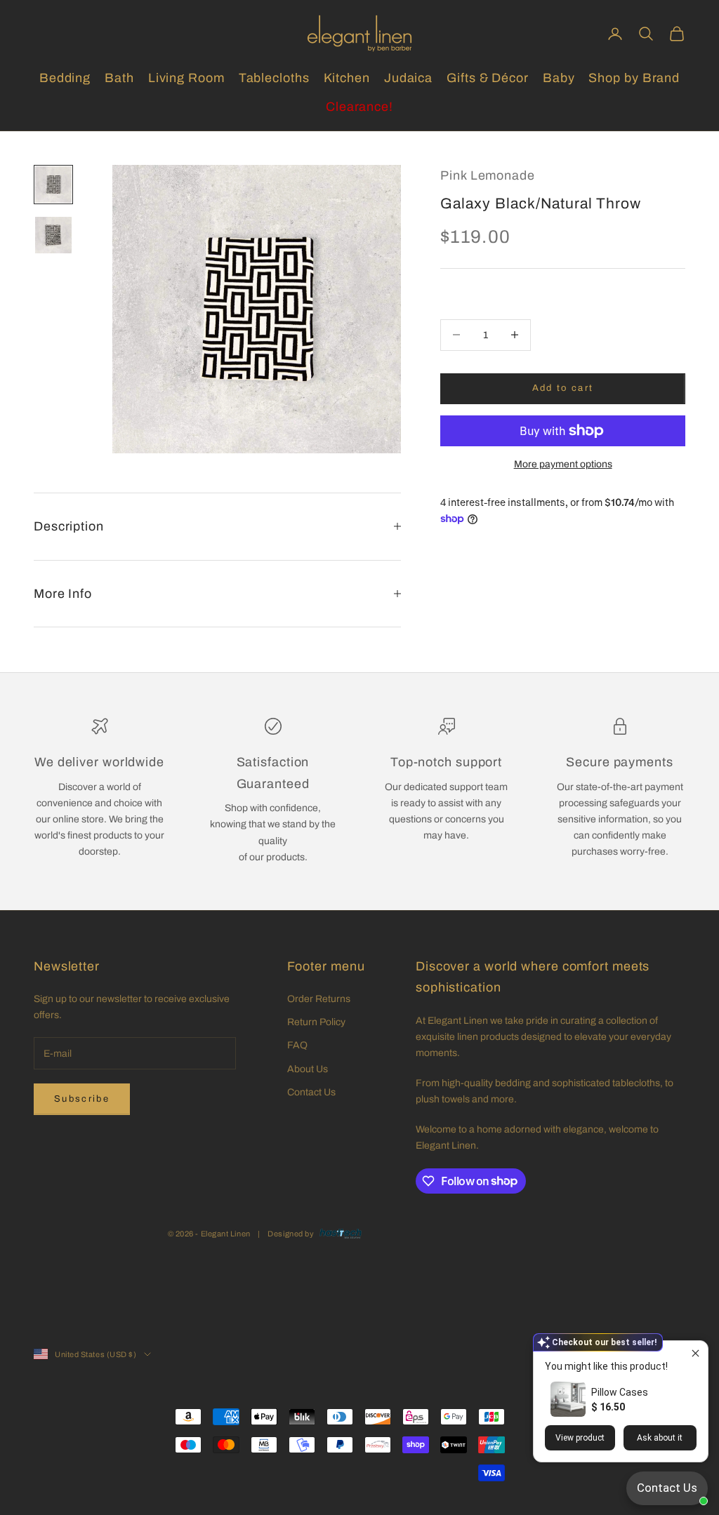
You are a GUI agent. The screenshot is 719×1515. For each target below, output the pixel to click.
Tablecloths (274, 78)
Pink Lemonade (487, 175)
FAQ (297, 1045)
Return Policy (316, 1022)
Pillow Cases (619, 1392)
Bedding (65, 78)
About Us (307, 1069)
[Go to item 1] (53, 184)
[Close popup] (695, 1353)
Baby (559, 78)
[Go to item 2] (53, 235)
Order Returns (318, 999)
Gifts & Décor (488, 78)
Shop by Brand (634, 78)
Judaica (408, 78)
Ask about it (659, 1438)
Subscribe (82, 1099)
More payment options (563, 464)
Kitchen (347, 78)
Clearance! (359, 107)
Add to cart (563, 388)
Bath (119, 78)
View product (580, 1438)
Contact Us (311, 1092)
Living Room (186, 78)
